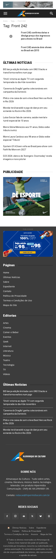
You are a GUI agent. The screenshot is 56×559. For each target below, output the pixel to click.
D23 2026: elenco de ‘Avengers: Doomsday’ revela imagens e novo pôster (27, 157)
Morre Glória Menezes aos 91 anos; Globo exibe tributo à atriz (26, 129)
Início (5, 21)
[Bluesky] (40, 516)
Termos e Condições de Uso (17, 300)
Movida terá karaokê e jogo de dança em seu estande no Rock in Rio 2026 (25, 109)
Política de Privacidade (15, 295)
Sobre (6, 281)
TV (4, 369)
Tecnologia (8, 364)
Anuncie (34, 534)
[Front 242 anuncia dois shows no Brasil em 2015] (11, 51)
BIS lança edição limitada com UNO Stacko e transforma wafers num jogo (25, 71)
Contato (7, 291)
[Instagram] (15, 516)
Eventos (7, 336)
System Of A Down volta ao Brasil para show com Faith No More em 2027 (27, 148)
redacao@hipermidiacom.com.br (33, 495)
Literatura (8, 350)
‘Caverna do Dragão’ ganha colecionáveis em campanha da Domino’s (25, 90)
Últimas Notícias (11, 277)
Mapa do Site (10, 305)
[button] (5, 13)
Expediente (9, 286)
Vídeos (6, 374)
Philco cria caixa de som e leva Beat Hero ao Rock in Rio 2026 (27, 100)
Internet (7, 346)
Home (6, 272)
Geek (5, 341)
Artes (6, 322)
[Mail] (24, 516)
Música (7, 355)
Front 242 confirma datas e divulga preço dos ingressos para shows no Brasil (35, 35)
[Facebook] (7, 516)
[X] (32, 516)
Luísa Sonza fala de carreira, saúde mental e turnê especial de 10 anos (25, 119)
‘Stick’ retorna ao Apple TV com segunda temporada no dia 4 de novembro (23, 80)
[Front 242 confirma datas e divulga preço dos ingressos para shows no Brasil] (11, 36)
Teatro (6, 360)
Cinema (7, 327)
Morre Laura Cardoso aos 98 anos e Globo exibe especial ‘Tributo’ (26, 138)
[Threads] (49, 516)
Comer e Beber (11, 332)
